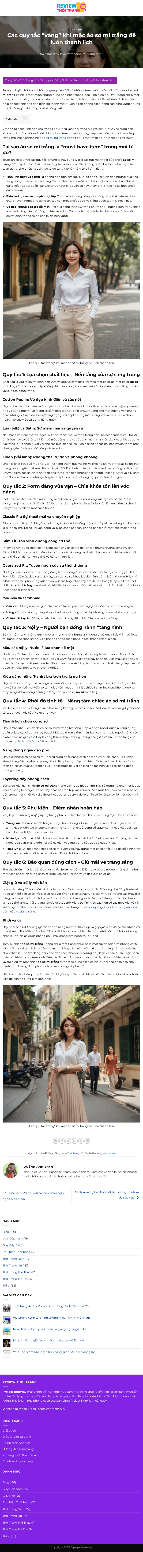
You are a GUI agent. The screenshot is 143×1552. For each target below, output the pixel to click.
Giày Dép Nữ (11, 1245)
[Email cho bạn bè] (75, 1141)
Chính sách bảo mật (17, 1443)
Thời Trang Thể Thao (17, 1272)
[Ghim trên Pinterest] (81, 1141)
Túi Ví (6, 1285)
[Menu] (5, 7)
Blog (6, 1232)
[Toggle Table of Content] (23, 119)
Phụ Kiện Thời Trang (17, 1252)
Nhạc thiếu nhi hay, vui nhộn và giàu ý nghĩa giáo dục (50, 1329)
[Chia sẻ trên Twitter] (68, 1141)
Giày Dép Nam (13, 1238)
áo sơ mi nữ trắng (54, 137)
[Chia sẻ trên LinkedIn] (87, 1141)
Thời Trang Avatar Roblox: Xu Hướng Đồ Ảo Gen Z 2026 (51, 1306)
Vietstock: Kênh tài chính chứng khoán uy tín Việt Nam (51, 1317)
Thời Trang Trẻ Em (15, 1279)
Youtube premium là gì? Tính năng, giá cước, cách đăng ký (54, 1352)
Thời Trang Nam (14, 1258)
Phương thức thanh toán (20, 1455)
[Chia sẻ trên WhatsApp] (56, 1141)
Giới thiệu (9, 1430)
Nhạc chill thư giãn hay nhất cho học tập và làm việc (49, 1340)
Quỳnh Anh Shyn (91, 54)
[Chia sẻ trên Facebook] (62, 1141)
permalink (109, 1153)
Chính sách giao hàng (18, 1461)
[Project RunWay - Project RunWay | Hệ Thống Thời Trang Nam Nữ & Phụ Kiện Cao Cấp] (71, 8)
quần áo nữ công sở (27, 741)
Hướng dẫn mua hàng (18, 1449)
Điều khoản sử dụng (17, 1436)
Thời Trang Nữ (71, 29)
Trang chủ (11, 80)
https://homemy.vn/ (51, 1408)
